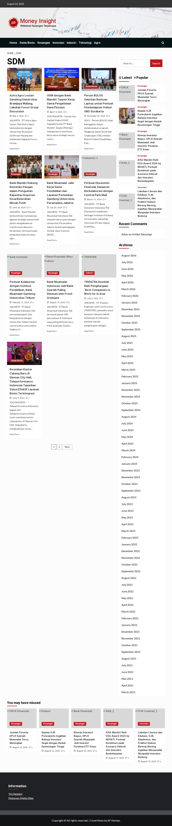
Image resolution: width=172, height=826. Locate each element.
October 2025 (129, 322)
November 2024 (130, 396)
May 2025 (127, 356)
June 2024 (127, 430)
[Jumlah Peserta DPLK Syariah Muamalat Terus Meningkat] (127, 89)
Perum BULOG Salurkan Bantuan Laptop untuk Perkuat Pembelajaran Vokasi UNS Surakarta (98, 103)
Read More (14, 148)
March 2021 (128, 692)
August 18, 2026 (148, 761)
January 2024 (129, 463)
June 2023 (127, 510)
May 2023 (127, 517)
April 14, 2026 (56, 112)
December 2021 (130, 631)
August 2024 (128, 416)
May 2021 (127, 678)
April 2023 (127, 524)
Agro (97, 42)
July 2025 (127, 342)
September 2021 (130, 651)
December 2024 (130, 389)
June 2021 (127, 671)
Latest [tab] (126, 78)
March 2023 (128, 530)
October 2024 (129, 403)
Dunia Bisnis (27, 42)
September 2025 (130, 329)
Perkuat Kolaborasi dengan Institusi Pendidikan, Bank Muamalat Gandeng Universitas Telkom (22, 289)
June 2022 (127, 591)
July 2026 (127, 262)
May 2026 (127, 275)
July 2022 (127, 584)
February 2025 (129, 376)
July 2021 (127, 665)
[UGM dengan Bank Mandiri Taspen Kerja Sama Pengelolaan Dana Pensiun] (61, 79)
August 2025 (128, 336)
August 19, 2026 (116, 758)
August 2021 (128, 658)
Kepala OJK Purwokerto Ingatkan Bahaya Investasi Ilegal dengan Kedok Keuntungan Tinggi (150, 117)
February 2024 (129, 457)
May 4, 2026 (18, 116)
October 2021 (129, 645)
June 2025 (127, 349)
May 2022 (127, 598)
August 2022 (128, 577)
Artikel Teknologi (142, 234)
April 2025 (127, 362)
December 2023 (130, 470)
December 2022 (130, 551)
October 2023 (129, 483)
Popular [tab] (142, 78)
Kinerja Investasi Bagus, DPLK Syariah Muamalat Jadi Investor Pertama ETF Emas (150, 142)
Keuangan (43, 42)
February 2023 (129, 537)
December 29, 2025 (96, 116)
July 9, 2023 (92, 298)
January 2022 (129, 624)
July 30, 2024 (56, 207)
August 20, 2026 (84, 751)
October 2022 (129, 564)
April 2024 (127, 443)
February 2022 (129, 618)
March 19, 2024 (94, 199)
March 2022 (128, 611)
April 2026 (127, 282)
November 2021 (130, 638)
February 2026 (129, 295)
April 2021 (127, 685)
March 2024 (128, 450)
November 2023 (130, 477)
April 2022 (127, 604)
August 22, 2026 (20, 747)
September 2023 (130, 490)
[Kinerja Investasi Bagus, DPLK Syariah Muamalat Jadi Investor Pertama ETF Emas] (127, 136)
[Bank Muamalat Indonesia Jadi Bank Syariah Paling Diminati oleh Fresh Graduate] (61, 265)
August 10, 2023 (57, 302)
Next (67, 447)
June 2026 (127, 268)
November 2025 (130, 315)
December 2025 (130, 309)
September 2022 (130, 571)
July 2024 (127, 423)
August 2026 (128, 255)
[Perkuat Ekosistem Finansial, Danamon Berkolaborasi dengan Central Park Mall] (99, 167)
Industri (71, 42)
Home (13, 42)
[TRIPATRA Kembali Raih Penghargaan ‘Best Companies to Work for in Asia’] (99, 265)
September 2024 (130, 409)
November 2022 (130, 557)
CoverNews (97, 820)
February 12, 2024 (20, 302)
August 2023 (128, 497)
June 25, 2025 (19, 207)
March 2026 (128, 289)
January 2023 (129, 544)
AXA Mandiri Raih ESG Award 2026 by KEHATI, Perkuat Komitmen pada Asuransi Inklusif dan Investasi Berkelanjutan (149, 170)
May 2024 (127, 436)
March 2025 (128, 369)
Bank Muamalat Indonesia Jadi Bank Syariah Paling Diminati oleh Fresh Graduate (60, 289)
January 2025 (129, 383)
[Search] (163, 43)
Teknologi (85, 42)
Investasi (58, 42)
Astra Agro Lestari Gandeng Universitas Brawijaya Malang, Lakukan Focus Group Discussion (24, 103)
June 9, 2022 (18, 398)
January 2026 (129, 302)
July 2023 (127, 504)
